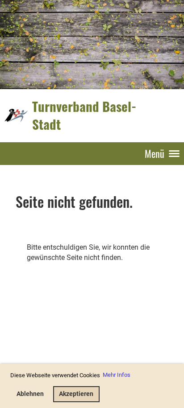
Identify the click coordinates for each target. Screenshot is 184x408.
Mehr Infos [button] (116, 374)
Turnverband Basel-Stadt (84, 115)
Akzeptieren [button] (76, 394)
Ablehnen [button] (30, 394)
